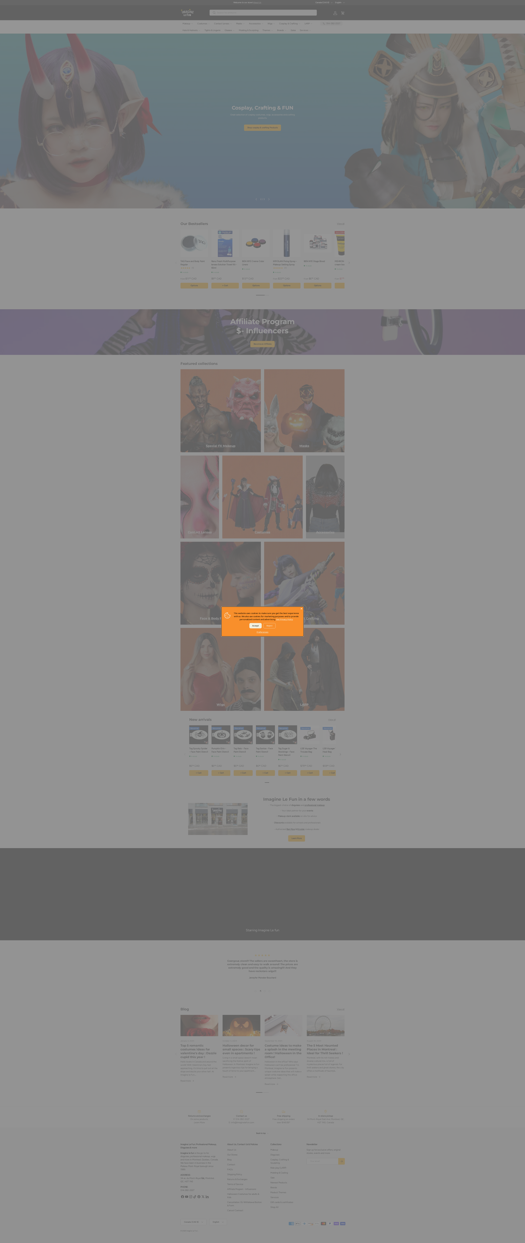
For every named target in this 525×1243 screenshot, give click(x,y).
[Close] (301, 608)
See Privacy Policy (284, 619)
